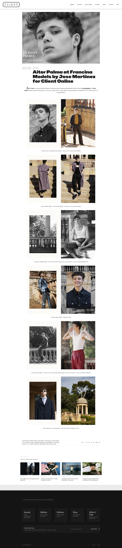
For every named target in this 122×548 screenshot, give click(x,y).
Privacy (93, 544)
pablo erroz (49, 444)
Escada (32, 442)
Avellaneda (41, 440)
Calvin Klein (47, 440)
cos (23, 442)
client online (55, 440)
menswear (42, 444)
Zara (54, 444)
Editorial (35, 68)
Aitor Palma (25, 440)
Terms (98, 544)
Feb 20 (27, 68)
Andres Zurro (33, 440)
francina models (39, 442)
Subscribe (94, 529)
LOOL (27, 444)
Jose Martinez (48, 442)
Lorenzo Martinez (34, 444)
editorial (27, 442)
